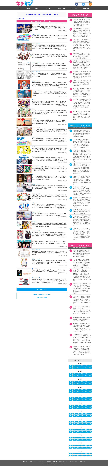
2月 (74, 365)
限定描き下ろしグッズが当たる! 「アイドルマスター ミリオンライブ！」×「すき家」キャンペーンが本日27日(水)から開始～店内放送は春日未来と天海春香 (49, 56)
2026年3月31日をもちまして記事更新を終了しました (42, 14)
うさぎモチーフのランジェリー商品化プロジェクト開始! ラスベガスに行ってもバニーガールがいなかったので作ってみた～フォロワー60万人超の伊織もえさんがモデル (49, 112)
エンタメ (28, 8)
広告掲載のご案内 (51, 461)
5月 (86, 373)
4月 (82, 373)
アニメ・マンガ (61, 8)
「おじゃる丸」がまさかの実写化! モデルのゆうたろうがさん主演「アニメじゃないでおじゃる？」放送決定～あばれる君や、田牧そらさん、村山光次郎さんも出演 (49, 121)
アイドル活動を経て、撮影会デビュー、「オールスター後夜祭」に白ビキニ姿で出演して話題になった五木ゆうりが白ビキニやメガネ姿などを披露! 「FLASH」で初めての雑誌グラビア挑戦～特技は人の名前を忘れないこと (82, 339)
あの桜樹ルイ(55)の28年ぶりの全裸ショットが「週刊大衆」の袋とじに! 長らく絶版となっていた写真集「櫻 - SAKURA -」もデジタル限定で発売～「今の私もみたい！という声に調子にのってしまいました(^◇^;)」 (82, 104)
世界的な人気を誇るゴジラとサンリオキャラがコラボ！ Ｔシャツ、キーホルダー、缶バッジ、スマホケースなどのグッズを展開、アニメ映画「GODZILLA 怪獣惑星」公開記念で (49, 281)
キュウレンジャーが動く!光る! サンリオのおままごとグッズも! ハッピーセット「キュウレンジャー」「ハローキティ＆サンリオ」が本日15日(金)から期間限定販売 (49, 168)
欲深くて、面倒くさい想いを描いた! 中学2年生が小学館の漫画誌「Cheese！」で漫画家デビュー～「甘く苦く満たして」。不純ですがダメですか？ (49, 75)
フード (20, 8)
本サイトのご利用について (30, 461)
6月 (90, 373)
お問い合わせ (41, 461)
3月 (78, 373)
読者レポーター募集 (42, 297)
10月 (82, 375)
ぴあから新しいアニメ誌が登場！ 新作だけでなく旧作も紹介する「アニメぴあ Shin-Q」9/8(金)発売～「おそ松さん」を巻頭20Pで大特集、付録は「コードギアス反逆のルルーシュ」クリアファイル (49, 234)
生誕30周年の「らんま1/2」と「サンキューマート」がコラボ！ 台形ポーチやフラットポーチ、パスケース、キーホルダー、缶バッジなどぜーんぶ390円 (49, 196)
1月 (70, 365)
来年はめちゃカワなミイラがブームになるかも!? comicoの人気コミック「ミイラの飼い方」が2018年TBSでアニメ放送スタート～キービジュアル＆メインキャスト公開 (49, 262)
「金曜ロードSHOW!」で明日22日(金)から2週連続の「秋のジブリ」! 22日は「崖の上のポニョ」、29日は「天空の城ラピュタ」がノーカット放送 (49, 93)
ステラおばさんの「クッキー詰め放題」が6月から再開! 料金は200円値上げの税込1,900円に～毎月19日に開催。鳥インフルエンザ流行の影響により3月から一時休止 (82, 74)
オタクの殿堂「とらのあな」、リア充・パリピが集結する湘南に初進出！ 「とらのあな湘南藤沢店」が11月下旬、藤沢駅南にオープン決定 (49, 131)
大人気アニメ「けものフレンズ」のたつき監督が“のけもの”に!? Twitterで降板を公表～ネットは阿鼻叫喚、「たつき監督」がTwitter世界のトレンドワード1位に (49, 65)
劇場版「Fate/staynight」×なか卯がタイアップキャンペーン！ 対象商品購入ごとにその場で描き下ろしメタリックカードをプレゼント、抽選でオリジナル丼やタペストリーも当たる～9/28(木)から (49, 103)
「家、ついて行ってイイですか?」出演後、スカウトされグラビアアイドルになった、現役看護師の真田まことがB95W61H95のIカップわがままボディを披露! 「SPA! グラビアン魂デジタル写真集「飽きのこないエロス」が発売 (82, 168)
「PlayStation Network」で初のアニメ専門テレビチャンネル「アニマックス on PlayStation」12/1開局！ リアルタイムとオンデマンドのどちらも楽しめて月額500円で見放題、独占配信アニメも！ (49, 159)
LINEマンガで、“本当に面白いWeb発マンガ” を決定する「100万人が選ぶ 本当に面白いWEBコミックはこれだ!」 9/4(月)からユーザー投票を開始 (49, 253)
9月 (78, 375)
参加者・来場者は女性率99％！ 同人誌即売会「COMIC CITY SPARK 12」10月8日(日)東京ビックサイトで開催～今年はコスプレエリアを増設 (49, 28)
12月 (90, 375)
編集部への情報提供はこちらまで (42, 294)
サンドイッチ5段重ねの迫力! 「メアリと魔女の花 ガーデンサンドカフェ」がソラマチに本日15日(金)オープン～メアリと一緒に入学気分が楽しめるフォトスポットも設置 (49, 178)
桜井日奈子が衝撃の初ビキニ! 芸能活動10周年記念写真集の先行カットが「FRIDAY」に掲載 (81, 211)
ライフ (36, 8)
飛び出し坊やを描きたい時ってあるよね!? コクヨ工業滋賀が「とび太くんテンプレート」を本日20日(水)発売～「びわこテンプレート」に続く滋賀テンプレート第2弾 (49, 150)
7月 (70, 375)
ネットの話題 (86, 8)
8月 (74, 375)
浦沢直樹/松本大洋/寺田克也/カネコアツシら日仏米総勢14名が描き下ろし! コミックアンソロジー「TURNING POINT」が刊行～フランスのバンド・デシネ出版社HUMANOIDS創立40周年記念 (49, 47)
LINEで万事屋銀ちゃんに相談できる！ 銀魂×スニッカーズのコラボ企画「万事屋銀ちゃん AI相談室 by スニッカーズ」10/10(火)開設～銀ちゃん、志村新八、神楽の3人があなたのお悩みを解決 (49, 84)
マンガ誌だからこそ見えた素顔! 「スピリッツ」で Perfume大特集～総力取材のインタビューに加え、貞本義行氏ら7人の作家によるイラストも (49, 243)
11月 (86, 375)
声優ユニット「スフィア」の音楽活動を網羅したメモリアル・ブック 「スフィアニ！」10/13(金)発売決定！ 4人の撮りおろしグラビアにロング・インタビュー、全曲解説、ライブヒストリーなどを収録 (49, 206)
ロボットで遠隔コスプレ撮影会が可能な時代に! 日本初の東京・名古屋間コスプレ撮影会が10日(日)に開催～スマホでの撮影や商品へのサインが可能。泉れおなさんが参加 (49, 225)
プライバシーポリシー (62, 461)
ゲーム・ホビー (47, 8)
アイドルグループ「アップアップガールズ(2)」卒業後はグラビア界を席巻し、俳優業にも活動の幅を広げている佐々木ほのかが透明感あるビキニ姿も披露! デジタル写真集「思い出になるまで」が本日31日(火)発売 (82, 220)
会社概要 (71, 461)
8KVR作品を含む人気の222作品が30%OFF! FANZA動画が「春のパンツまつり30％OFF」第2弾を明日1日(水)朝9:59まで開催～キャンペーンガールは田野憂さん (81, 22)
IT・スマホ (74, 8)
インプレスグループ (80, 461)
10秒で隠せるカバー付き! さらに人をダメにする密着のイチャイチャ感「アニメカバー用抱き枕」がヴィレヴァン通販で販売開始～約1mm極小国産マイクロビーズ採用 (49, 187)
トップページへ (41, 289)
